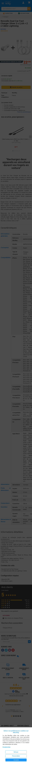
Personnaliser (16, 756)
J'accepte (16, 760)
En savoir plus (6, 747)
